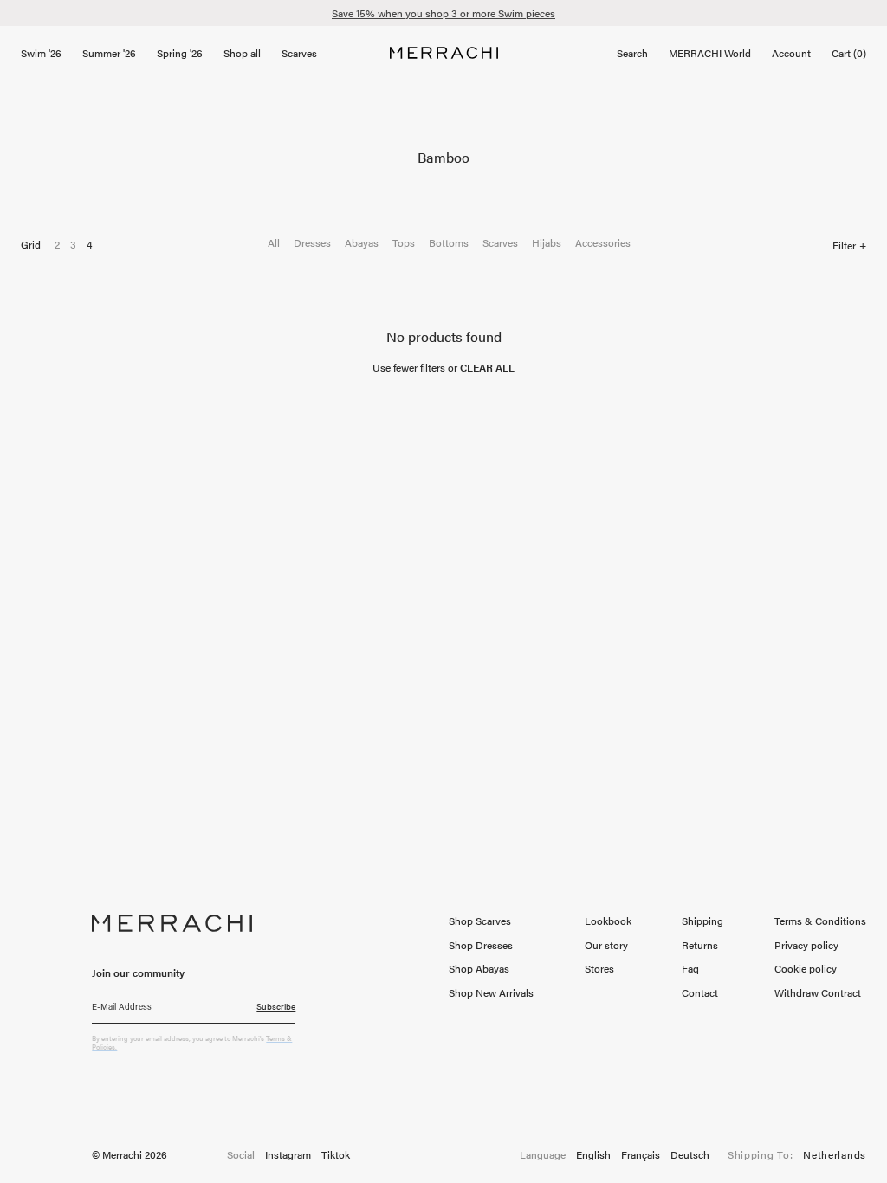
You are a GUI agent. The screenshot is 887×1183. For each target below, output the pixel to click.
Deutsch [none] (689, 1155)
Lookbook (608, 920)
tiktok (335, 1155)
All (274, 242)
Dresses (312, 242)
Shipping (702, 920)
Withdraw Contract (817, 992)
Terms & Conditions (820, 920)
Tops (403, 242)
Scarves (500, 242)
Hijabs (546, 242)
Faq (690, 968)
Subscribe (275, 1006)
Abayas (362, 242)
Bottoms (449, 242)
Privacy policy (806, 945)
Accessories (603, 242)
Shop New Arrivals (491, 992)
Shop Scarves (480, 920)
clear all (487, 367)
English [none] (593, 1155)
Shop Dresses (481, 945)
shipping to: (797, 1155)
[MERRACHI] (444, 53)
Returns (700, 945)
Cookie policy (805, 968)
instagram (288, 1155)
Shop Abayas (479, 968)
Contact (700, 992)
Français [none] (640, 1155)
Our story (606, 945)
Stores (599, 968)
